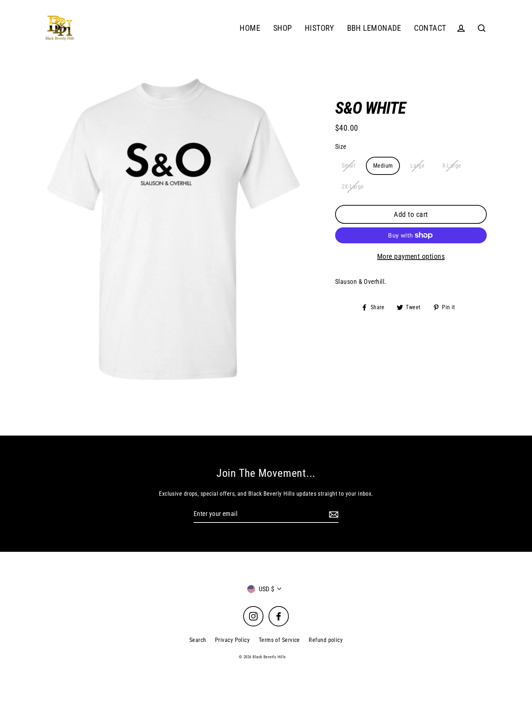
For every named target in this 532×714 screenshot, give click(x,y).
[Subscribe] (332, 514)
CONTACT (430, 28)
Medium (383, 165)
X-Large (451, 165)
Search (197, 640)
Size (340, 146)
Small (348, 165)
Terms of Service (279, 640)
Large (417, 165)
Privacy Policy (232, 640)
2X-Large (353, 186)
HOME (250, 28)
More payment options (411, 256)
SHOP (282, 28)
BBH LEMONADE (374, 28)
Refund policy (326, 640)
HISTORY (319, 28)
